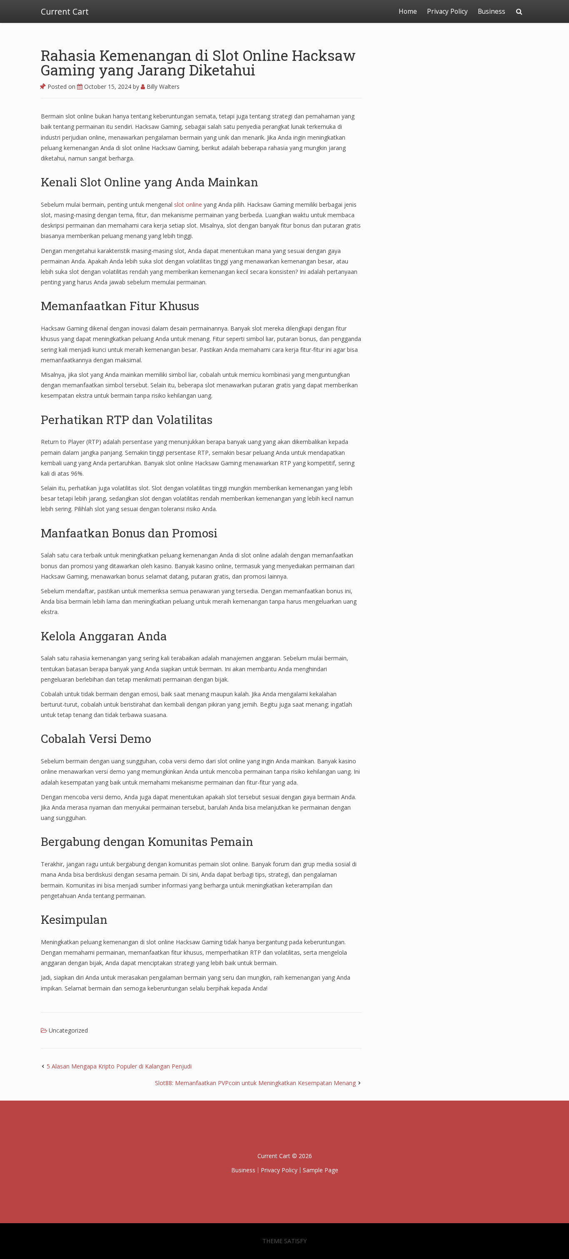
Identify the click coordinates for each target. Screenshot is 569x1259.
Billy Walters (162, 86)
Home (408, 11)
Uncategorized (68, 1030)
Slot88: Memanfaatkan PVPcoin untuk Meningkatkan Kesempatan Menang (255, 1083)
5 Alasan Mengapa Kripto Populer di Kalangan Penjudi (119, 1066)
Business (491, 11)
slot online (188, 204)
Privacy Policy (447, 11)
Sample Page (320, 1170)
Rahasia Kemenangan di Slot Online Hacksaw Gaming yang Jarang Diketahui (198, 62)
